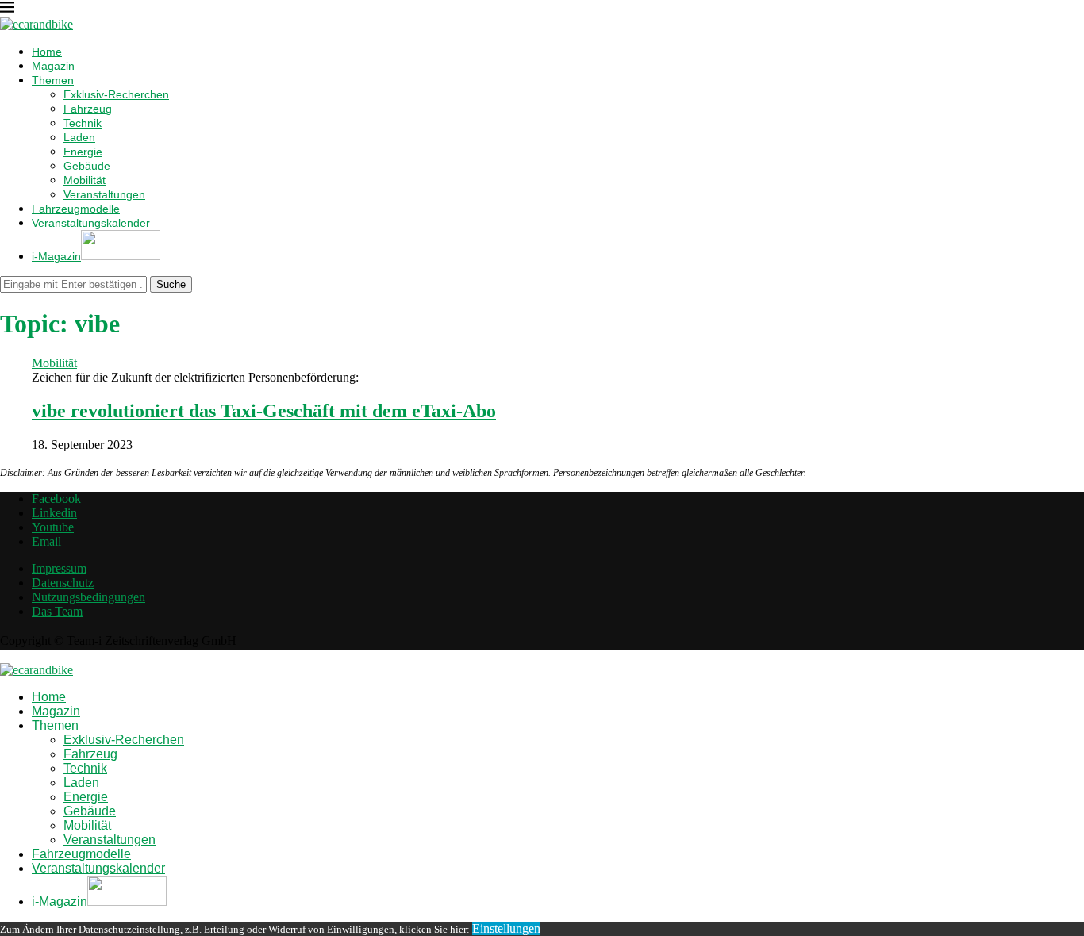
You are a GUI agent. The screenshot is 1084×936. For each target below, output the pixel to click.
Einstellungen (506, 928)
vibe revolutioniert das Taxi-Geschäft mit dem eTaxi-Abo (264, 411)
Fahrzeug (87, 108)
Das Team (57, 611)
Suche (171, 284)
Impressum (59, 568)
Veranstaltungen (104, 194)
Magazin (53, 65)
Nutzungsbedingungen (88, 597)
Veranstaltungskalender (91, 223)
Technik (82, 123)
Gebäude (86, 165)
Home (47, 51)
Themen (53, 80)
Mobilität (84, 180)
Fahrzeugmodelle (76, 208)
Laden (79, 137)
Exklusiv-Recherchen (116, 94)
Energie (82, 151)
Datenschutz (63, 582)
